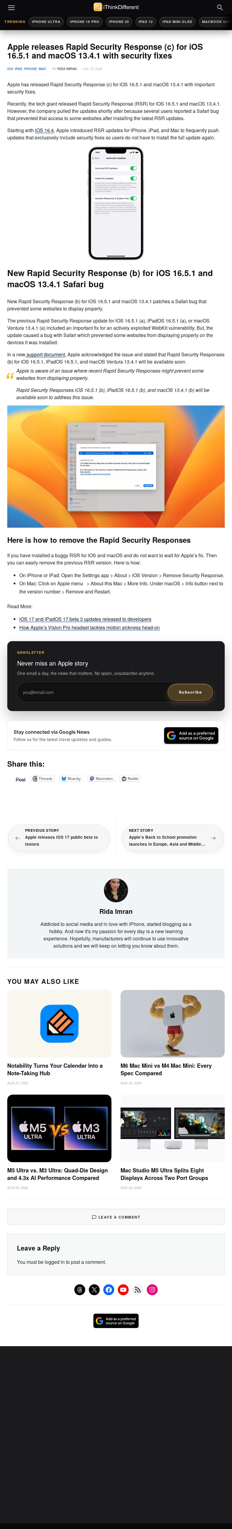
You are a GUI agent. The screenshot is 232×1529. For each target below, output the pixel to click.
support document (45, 354)
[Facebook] (108, 1289)
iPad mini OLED (177, 21)
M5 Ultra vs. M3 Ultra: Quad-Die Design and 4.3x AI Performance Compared (57, 1174)
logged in (55, 1261)
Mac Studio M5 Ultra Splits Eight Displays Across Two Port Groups (164, 1174)
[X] (94, 1289)
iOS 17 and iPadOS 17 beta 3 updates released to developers (85, 618)
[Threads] (79, 1289)
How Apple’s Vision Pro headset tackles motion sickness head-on (89, 627)
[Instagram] (152, 1289)
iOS (10, 68)
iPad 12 (146, 21)
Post (20, 778)
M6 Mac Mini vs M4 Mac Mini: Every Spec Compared (166, 1069)
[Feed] (137, 1289)
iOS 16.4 (44, 130)
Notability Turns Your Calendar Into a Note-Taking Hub (55, 1069)
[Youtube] (123, 1289)
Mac (42, 68)
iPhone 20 (119, 21)
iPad (18, 68)
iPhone (30, 68)
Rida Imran (67, 68)
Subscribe (190, 692)
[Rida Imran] (116, 890)
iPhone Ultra (46, 21)
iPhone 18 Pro (84, 21)
